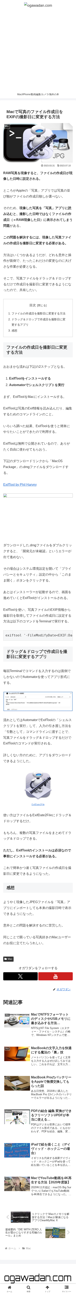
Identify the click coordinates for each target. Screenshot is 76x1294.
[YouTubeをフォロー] (55, 976)
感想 (14, 330)
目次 (32, 305)
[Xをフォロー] (20, 976)
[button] (68, 799)
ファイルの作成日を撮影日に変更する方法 (38, 313)
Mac (10, 959)
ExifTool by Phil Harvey (20, 484)
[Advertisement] (38, 51)
